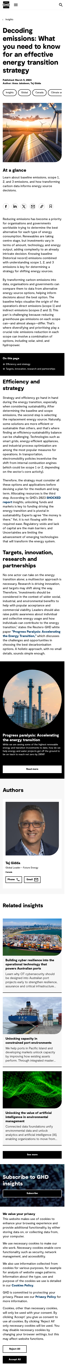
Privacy (45, 1297)
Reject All (14, 1349)
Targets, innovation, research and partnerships (30, 369)
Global (24, 92)
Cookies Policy (22, 1285)
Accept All (15, 1359)
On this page (11, 358)
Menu (15, 4)
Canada (39, 92)
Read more (32, 769)
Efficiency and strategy (18, 364)
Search (60, 4)
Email (30, 879)
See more (32, 1154)
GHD (6, 4)
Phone (11, 879)
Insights (9, 19)
